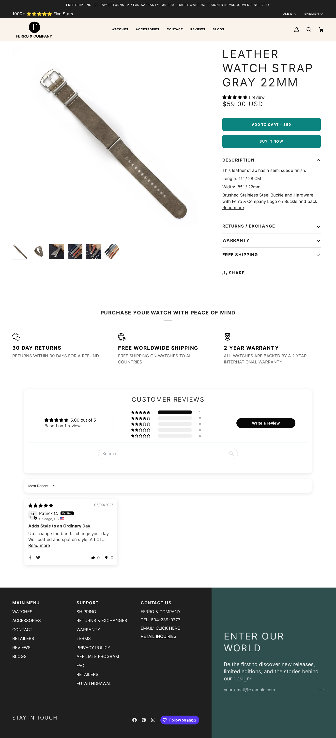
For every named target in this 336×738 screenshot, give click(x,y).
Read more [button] (39, 545)
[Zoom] (21, 232)
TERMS (83, 638)
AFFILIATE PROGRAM (97, 656)
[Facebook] (134, 720)
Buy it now (271, 141)
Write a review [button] (266, 423)
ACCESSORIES (26, 620)
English (312, 14)
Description (238, 160)
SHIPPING (86, 611)
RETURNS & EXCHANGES (101, 620)
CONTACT (22, 629)
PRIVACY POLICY (93, 647)
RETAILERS (23, 638)
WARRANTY (236, 240)
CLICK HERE (168, 628)
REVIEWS (21, 647)
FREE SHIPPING (240, 254)
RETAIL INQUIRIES (158, 636)
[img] (40, 505)
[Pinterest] (144, 720)
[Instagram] (153, 720)
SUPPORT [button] (87, 602)
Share (237, 272)
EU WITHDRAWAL (94, 683)
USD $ (287, 14)
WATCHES (22, 611)
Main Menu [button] (26, 602)
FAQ (80, 665)
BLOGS (19, 656)
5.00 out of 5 (83, 420)
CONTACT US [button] (156, 602)
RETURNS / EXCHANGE (248, 226)
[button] (120, 29)
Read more (233, 207)
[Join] (320, 689)
